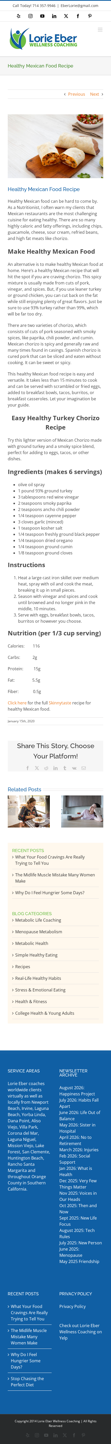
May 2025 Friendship (79, 1261)
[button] (11, 811)
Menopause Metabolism (38, 932)
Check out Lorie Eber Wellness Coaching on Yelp (80, 1332)
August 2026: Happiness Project (77, 1091)
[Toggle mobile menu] (100, 29)
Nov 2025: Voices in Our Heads (78, 1196)
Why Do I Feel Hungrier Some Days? (49, 893)
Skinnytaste (60, 703)
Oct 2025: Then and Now (78, 1209)
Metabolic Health (31, 943)
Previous (76, 94)
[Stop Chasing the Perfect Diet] (29, 798)
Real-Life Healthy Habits (38, 978)
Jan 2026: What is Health (75, 1171)
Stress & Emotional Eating (40, 990)
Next (94, 94)
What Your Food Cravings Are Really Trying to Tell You (29, 1313)
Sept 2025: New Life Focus (78, 1221)
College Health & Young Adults (44, 1013)
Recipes (22, 966)
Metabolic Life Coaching (38, 920)
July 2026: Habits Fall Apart (79, 1103)
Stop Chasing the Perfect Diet (27, 1382)
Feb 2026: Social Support (74, 1159)
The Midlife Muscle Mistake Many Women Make (29, 1337)
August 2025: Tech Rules (77, 1233)
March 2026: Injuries (79, 1150)
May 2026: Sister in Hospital (77, 1128)
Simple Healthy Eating (36, 955)
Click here (17, 703)
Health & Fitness (31, 1001)
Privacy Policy (72, 1306)
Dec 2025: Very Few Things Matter (78, 1184)
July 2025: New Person (80, 1243)
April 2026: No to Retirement (75, 1140)
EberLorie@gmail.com (79, 5)
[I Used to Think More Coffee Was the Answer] (82, 798)
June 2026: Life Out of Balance (79, 1116)
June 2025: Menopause (71, 1252)
